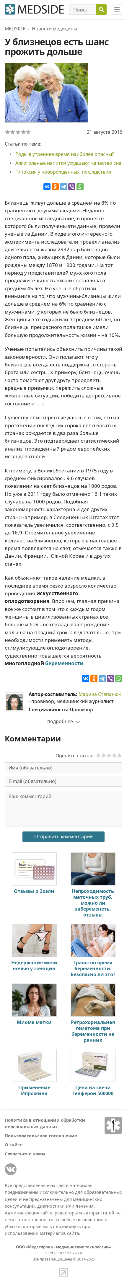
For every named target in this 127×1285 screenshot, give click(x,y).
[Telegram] (63, 186)
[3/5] (18, 132)
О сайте (14, 1144)
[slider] (109, 755)
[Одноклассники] (55, 186)
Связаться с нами (25, 1154)
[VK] (11, 1169)
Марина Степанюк (100, 694)
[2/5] (12, 132)
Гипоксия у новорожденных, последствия (63, 172)
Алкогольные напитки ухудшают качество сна (68, 163)
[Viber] (71, 186)
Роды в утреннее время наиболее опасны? (64, 154)
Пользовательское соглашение (41, 1136)
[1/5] (7, 132)
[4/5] (23, 132)
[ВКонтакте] (47, 186)
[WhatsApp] (80, 186)
